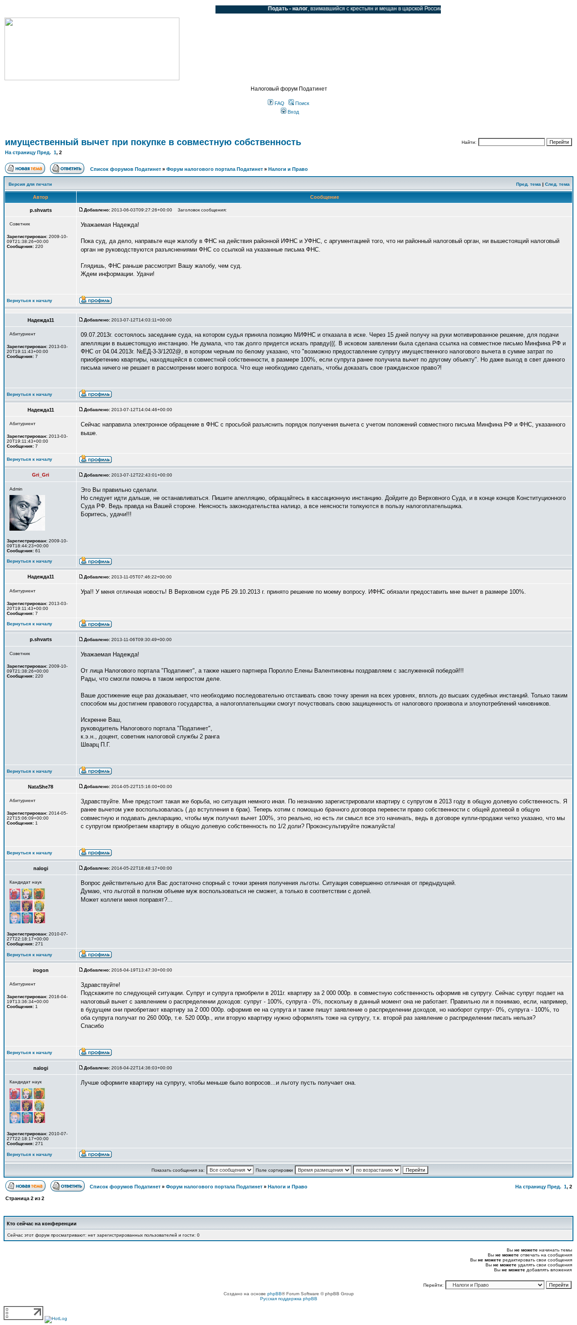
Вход (292, 112)
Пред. (44, 152)
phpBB (274, 1293)
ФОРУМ (24, 9)
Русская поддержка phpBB (288, 1298)
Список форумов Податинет (125, 169)
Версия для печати (30, 184)
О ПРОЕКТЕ (60, 9)
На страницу (20, 152)
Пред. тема (528, 184)
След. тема (557, 184)
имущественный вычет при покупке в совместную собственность (153, 142)
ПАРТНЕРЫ (132, 9)
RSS (202, 9)
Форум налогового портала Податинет (214, 169)
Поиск (301, 103)
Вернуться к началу (29, 300)
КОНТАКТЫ (171, 9)
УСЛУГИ (96, 9)
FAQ (278, 103)
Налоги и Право (288, 169)
